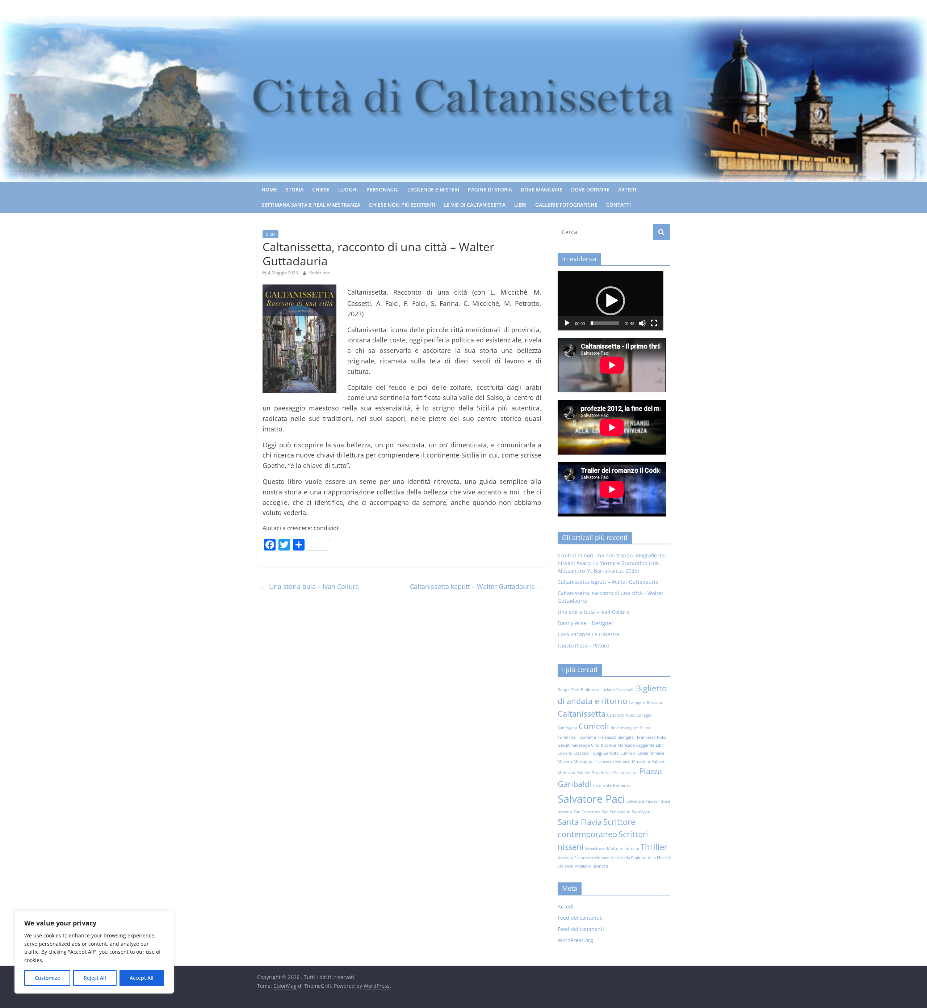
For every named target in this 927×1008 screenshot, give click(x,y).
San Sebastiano (616, 811)
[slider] (605, 323)
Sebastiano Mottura (603, 848)
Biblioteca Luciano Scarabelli (607, 689)
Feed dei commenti (581, 928)
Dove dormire (590, 189)
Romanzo (622, 785)
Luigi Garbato (606, 753)
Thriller (654, 847)
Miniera (657, 753)
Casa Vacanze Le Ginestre (589, 634)
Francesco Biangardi (616, 737)
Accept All (142, 977)
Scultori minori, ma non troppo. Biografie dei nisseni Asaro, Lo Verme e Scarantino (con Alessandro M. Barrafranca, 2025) (612, 563)
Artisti (627, 189)
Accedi (566, 906)
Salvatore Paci (591, 799)
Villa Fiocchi (659, 857)
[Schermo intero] (654, 323)
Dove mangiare (541, 189)
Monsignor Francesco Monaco (602, 761)
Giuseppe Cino (586, 745)
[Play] (567, 323)
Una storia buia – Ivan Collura (310, 586)
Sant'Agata (641, 811)
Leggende (645, 745)
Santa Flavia (580, 822)
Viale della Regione (628, 857)
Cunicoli (594, 726)
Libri (520, 204)
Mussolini (641, 761)
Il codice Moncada (618, 745)
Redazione (319, 273)
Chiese (321, 189)
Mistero (565, 761)
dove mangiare (625, 727)
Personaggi (382, 189)
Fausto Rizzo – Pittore (583, 645)
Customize (47, 977)
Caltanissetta (581, 713)
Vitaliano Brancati (591, 866)
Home (269, 189)
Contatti (618, 204)
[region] (94, 952)
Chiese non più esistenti (402, 204)
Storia (294, 189)
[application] (610, 300)
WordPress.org (575, 940)
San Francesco (587, 811)
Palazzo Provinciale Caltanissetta (607, 772)
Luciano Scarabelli (575, 753)
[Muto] (642, 323)
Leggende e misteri (433, 189)
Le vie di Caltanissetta (475, 204)
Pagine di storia (490, 189)
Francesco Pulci (651, 737)
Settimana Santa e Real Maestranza (310, 204)
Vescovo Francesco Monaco (583, 857)
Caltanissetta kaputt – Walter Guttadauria (476, 586)
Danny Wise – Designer (585, 623)
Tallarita (631, 848)
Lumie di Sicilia (634, 753)
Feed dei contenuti (580, 917)
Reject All (95, 977)
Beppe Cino (568, 689)
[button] (610, 300)
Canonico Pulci (621, 715)
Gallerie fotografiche (566, 204)
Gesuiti (564, 745)
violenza (565, 866)
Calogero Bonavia (645, 702)
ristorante (602, 785)
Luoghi (348, 189)
